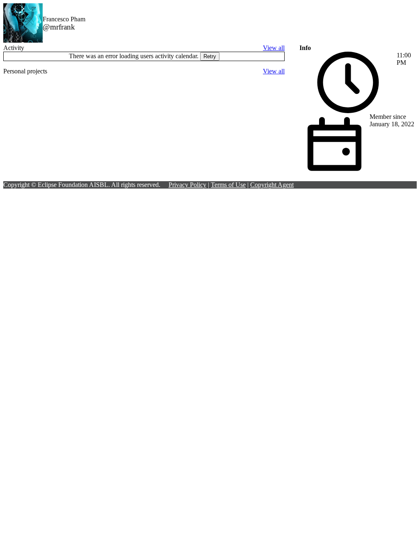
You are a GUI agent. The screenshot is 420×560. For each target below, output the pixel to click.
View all (274, 47)
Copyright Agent (272, 184)
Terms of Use (228, 184)
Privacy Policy (187, 184)
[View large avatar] (23, 40)
